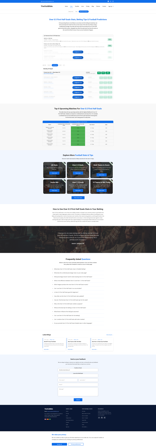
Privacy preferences (76, 444)
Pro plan (78, 122)
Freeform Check (78, 367)
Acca (82, 6)
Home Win (84, 420)
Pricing (87, 6)
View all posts (109, 334)
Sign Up (110, 6)
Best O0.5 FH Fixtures (84, 11)
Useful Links (69, 408)
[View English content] (45, 419)
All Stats (83, 411)
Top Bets (77, 6)
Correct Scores (85, 422)
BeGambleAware (53, 416)
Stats (71, 6)
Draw (83, 424)
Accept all (59, 444)
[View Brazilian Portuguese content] (50, 419)
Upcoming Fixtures (70, 420)
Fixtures (98, 6)
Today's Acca (70, 11)
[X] (110, 1)
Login (67, 424)
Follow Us (100, 408)
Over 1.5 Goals (85, 418)
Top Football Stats (87, 408)
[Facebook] (108, 1)
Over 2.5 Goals (85, 415)
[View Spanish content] (48, 419)
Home (66, 6)
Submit (78, 399)
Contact (104, 6)
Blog (93, 6)
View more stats (78, 197)
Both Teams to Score (86, 413)
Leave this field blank (78, 373)
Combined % (55, 65)
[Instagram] (105, 418)
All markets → (85, 426)
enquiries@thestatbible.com (48, 1)
